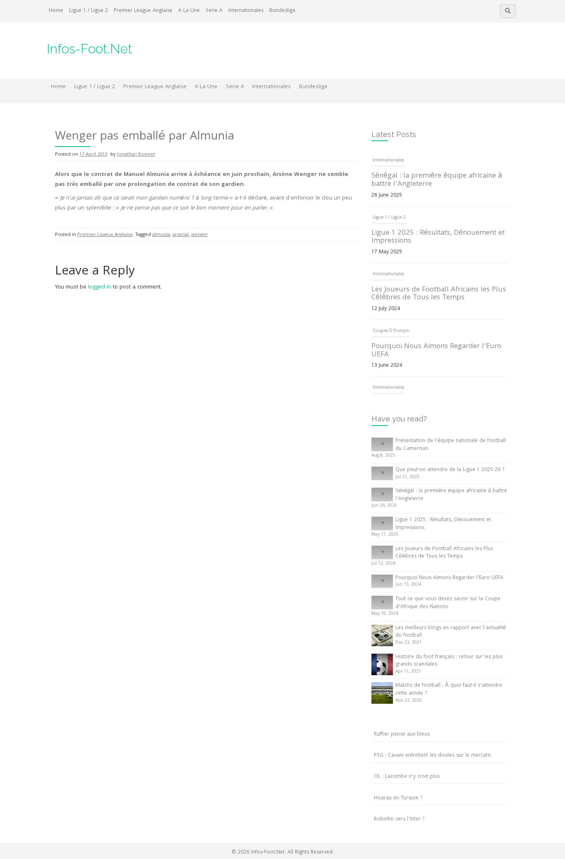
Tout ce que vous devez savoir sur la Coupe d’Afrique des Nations (447, 603)
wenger (199, 235)
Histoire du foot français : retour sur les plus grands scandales (449, 661)
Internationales (245, 11)
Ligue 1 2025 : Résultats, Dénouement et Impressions (438, 237)
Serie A (214, 11)
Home (56, 11)
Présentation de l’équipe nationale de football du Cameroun (450, 445)
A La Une (189, 11)
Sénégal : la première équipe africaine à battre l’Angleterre (436, 180)
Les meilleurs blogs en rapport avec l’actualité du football (450, 632)
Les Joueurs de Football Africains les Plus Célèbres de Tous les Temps (438, 294)
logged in (99, 287)
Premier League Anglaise (143, 11)
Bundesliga (282, 11)
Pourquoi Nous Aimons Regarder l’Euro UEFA (436, 351)
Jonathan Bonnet (136, 155)
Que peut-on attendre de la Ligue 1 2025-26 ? (449, 470)
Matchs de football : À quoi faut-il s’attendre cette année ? (448, 689)
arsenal (180, 235)
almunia (161, 235)
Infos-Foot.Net (89, 48)
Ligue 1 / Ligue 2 (88, 11)
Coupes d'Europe (391, 331)
